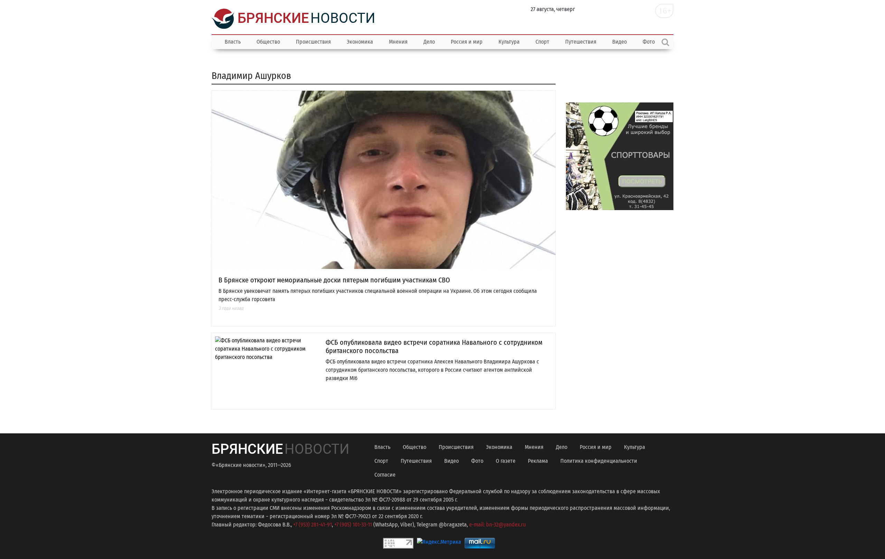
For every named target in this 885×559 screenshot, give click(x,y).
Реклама (538, 461)
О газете (505, 461)
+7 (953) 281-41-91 (312, 524)
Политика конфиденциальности (598, 461)
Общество (268, 41)
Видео (619, 41)
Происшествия (313, 41)
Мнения (398, 41)
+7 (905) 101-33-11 (353, 524)
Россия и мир (467, 41)
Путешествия (580, 41)
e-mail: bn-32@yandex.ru (497, 524)
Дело (429, 41)
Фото (477, 461)
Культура (509, 41)
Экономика (360, 41)
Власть (233, 41)
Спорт (542, 41)
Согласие (384, 474)
